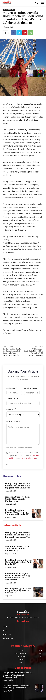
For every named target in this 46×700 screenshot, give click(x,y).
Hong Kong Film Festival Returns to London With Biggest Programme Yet (17, 486)
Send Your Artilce (9, 638)
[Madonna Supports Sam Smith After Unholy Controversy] (36, 500)
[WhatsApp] (30, 32)
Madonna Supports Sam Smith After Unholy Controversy (17, 499)
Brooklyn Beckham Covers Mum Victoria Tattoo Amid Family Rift (17, 512)
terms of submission (28, 458)
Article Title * (12, 398)
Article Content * (13, 421)
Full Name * (11, 388)
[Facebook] (13, 32)
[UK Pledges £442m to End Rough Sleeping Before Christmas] (38, 592)
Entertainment (8, 9)
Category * (11, 409)
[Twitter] (19, 32)
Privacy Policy (7, 634)
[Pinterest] (24, 32)
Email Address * (31, 388)
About (5, 630)
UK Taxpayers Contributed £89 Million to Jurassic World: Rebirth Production (33, 352)
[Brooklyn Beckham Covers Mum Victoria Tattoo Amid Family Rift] (36, 513)
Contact (5, 626)
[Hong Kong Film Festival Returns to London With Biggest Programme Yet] (36, 486)
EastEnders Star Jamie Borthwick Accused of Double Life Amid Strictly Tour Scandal (12, 352)
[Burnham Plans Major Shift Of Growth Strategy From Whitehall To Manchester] (38, 577)
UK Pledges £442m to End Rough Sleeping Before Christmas (18, 590)
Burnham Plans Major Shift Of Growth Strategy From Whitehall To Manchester (17, 576)
